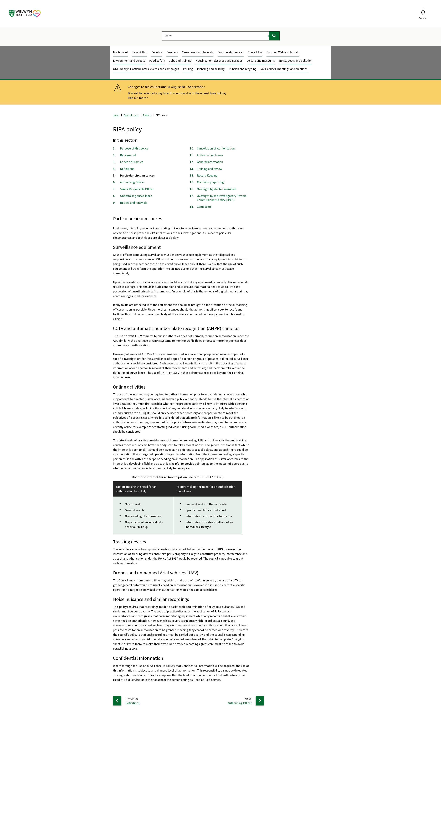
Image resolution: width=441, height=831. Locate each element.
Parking (188, 69)
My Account (120, 52)
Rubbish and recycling (243, 69)
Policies (147, 115)
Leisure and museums (261, 61)
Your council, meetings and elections (284, 69)
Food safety (157, 61)
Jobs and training (180, 61)
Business (172, 52)
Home (116, 115)
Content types (131, 115)
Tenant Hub (139, 52)
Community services (231, 52)
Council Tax (255, 52)
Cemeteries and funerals (197, 52)
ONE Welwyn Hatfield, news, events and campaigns (146, 69)
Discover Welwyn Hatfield (282, 52)
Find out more (137, 98)
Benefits (156, 52)
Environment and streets (129, 61)
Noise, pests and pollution (295, 61)
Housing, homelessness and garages (219, 61)
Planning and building (211, 69)
